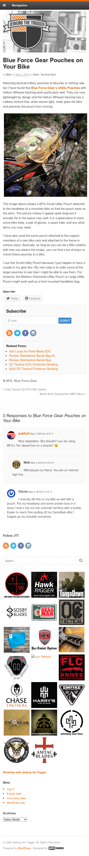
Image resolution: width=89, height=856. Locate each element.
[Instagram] (33, 333)
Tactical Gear (48, 74)
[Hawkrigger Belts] (44, 596)
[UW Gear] (17, 734)
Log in (10, 789)
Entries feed (14, 793)
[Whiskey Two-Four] (72, 734)
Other (36, 74)
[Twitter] (17, 333)
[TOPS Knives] (44, 734)
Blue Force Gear (25, 381)
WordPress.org (16, 803)
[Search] (81, 560)
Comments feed (16, 798)
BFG (9, 381)
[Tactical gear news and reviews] (27, 47)
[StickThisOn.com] (44, 623)
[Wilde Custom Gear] (17, 761)
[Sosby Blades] (17, 623)
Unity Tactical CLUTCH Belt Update (25, 389)
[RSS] (9, 333)
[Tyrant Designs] (72, 651)
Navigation (19, 5)
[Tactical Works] (17, 596)
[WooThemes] (56, 848)
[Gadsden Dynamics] (17, 678)
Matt (8, 74)
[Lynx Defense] (41, 656)
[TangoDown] (72, 596)
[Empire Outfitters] (72, 706)
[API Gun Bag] (17, 651)
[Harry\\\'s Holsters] (44, 706)
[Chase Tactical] (17, 706)
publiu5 (23, 433)
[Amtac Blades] (44, 761)
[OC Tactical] (72, 623)
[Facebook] (25, 333)
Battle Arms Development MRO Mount (62, 394)
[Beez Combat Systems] (44, 651)
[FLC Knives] (72, 678)
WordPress (24, 848)
